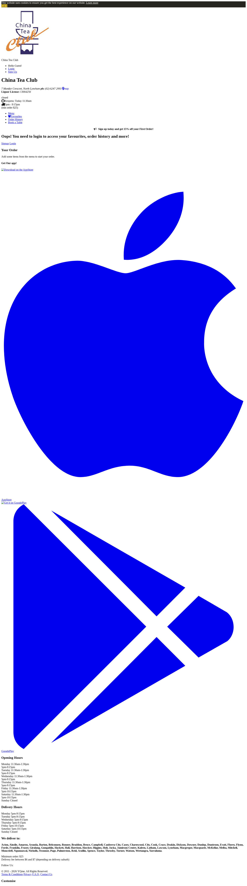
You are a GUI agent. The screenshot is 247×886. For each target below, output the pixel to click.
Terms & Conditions (12, 874)
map (66, 88)
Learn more (92, 2)
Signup (5, 143)
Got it (4, 5)
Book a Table (15, 122)
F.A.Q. (36, 874)
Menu (11, 113)
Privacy (28, 874)
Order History (15, 119)
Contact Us (46, 874)
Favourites (16, 116)
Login (11, 68)
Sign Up (12, 71)
